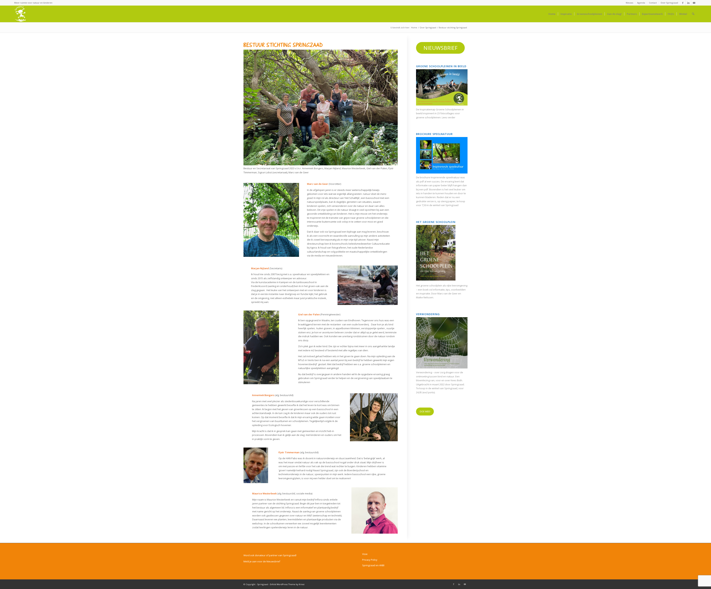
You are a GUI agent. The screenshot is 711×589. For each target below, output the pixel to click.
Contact (653, 2)
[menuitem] (629, 3)
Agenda (641, 2)
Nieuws (629, 2)
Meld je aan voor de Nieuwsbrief (261, 561)
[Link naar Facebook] (682, 3)
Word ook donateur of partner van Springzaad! (269, 555)
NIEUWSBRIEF (440, 47)
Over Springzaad (669, 2)
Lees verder (448, 117)
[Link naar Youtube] (694, 3)
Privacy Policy (369, 559)
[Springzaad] (20, 14)
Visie (365, 554)
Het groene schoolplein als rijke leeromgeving (441, 285)
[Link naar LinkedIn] (688, 3)
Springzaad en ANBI (373, 565)
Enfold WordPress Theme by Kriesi (287, 584)
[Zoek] (693, 14)
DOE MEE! (425, 411)
